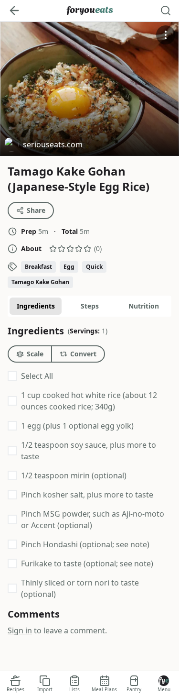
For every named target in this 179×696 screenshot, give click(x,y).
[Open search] (165, 10)
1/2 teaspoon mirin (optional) (73, 475)
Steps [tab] (90, 305)
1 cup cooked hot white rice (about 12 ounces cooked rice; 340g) (89, 401)
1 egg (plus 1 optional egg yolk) (77, 425)
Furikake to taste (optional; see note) (87, 563)
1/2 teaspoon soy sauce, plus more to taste (88, 451)
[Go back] (14, 10)
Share (36, 210)
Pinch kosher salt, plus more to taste (87, 494)
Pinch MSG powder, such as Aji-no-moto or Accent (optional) (92, 519)
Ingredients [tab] (36, 305)
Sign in (20, 630)
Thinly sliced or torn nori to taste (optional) (80, 588)
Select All (37, 376)
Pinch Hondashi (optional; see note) (85, 544)
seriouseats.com (43, 145)
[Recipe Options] (165, 34)
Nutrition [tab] (143, 305)
